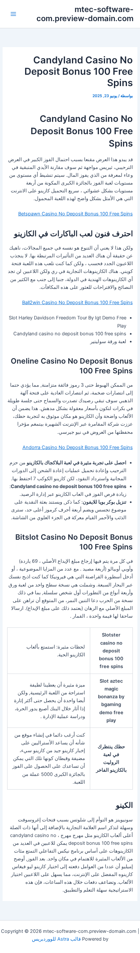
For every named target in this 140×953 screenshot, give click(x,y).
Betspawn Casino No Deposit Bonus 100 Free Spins (75, 214)
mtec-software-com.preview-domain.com (84, 14)
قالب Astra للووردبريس (56, 939)
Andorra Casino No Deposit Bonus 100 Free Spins (77, 447)
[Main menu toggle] (13, 14)
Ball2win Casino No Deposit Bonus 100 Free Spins (77, 302)
